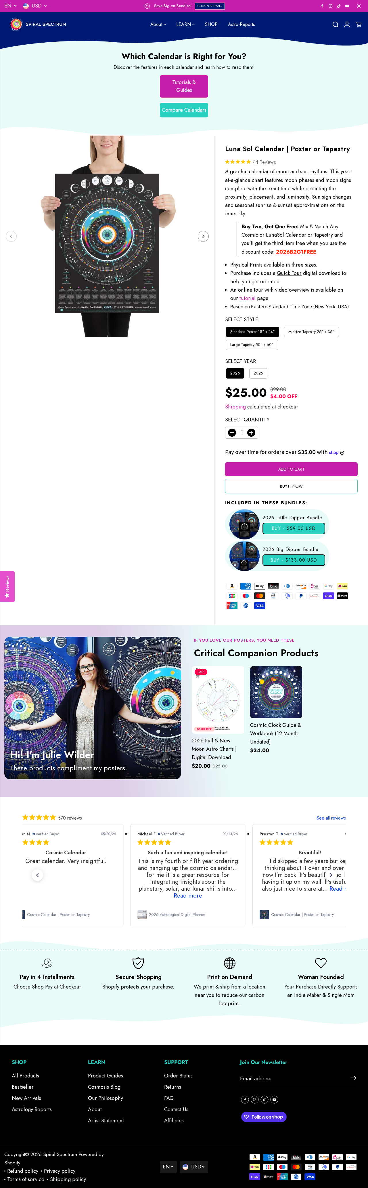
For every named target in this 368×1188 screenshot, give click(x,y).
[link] (65, 914)
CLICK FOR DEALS (210, 5)
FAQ (169, 1098)
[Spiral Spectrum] (40, 24)
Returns (172, 1087)
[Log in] (347, 24)
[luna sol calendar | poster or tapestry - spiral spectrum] (107, 236)
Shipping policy (68, 1179)
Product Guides (105, 1075)
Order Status (178, 1075)
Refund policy (22, 1171)
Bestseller (23, 1087)
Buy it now (291, 486)
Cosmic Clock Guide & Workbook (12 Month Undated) (275, 733)
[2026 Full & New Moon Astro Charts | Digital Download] (218, 700)
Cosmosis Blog (104, 1087)
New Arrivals (26, 1098)
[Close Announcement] (359, 6)
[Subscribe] (353, 1079)
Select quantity (247, 419)
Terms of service (25, 1179)
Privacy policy (59, 1171)
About (157, 24)
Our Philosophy (105, 1098)
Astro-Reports (241, 24)
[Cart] (358, 24)
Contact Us (176, 1109)
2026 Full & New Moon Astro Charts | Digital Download (214, 749)
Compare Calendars (184, 110)
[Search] (335, 24)
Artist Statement (106, 1120)
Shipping (235, 406)
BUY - (294, 528)
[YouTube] (347, 6)
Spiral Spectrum (60, 1154)
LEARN (184, 24)
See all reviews (331, 818)
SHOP (211, 24)
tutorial (248, 298)
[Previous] (11, 236)
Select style (241, 319)
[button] (37, 875)
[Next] (203, 236)
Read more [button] (187, 895)
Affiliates (174, 1120)
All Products (25, 1075)
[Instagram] (330, 6)
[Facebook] (322, 6)
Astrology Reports (32, 1109)
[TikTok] (339, 6)
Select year (240, 361)
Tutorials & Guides (184, 86)
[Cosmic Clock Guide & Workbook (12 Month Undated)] (276, 692)
